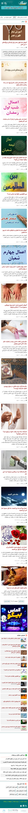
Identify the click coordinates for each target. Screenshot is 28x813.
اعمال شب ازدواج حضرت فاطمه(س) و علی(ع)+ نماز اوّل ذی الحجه (16, 548)
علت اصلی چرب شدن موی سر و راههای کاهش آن (16, 759)
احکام (14, 17)
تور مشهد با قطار (22, 794)
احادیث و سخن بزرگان (22, 17)
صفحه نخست (23, 801)
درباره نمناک (16, 801)
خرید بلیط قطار (13, 794)
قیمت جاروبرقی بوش (21, 791)
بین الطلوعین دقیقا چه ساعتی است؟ (17, 194)
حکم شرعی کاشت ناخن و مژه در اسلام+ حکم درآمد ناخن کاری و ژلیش (15, 343)
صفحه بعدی (7, 601)
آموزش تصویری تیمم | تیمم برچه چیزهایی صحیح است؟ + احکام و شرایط (16, 306)
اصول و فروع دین (7, 17)
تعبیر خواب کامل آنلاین (11, 787)
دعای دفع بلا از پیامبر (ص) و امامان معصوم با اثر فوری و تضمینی (15, 762)
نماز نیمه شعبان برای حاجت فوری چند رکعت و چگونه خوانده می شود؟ (14, 158)
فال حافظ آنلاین (22, 787)
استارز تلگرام (12, 791)
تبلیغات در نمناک (7, 801)
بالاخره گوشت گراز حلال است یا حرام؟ (17, 588)
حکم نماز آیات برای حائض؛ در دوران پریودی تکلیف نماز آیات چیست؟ (15, 387)
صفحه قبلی (21, 601)
